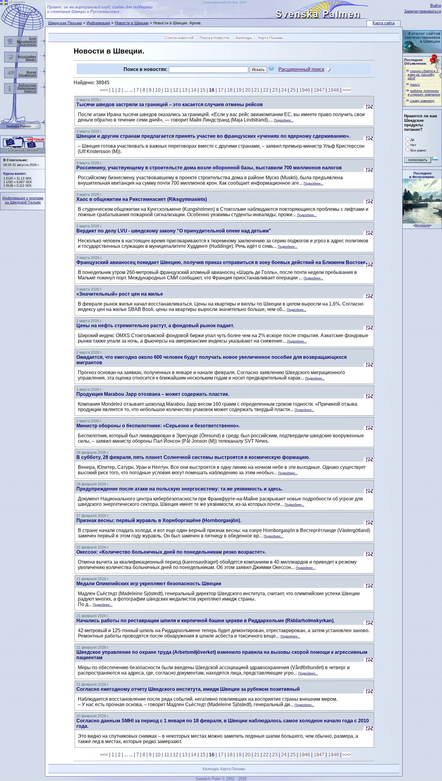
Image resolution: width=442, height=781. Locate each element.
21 (256, 90)
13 (184, 90)
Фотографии (27, 56)
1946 (304, 90)
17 (220, 90)
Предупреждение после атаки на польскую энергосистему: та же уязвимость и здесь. (179, 488)
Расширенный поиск (301, 69)
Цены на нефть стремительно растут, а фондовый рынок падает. (155, 325)
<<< (104, 90)
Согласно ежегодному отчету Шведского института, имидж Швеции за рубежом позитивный (188, 689)
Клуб (32, 38)
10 (158, 90)
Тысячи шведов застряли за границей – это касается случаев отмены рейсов (169, 104)
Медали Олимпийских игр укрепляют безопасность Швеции (148, 583)
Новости (30, 91)
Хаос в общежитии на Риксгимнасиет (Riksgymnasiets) (141, 199)
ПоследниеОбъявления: (415, 61)
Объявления (27, 75)
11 (166, 90)
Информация (98, 23)
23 (275, 90)
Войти (435, 5)
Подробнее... (283, 120)
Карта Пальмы (270, 38)
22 (266, 90)
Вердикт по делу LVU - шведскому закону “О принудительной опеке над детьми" (173, 230)
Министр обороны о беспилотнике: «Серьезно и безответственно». (158, 425)
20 (247, 90)
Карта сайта (383, 23)
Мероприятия (26, 41)
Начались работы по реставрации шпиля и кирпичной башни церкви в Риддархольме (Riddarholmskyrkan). (205, 620)
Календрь (244, 38)
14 (193, 90)
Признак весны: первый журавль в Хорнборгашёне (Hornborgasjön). (158, 520)
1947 (319, 90)
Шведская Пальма (65, 23)
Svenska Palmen (18, 126)
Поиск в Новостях (215, 38)
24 (284, 90)
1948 (333, 90)
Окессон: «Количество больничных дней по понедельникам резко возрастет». (171, 552)
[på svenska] (4, 3)
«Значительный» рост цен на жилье (119, 294)
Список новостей (179, 38)
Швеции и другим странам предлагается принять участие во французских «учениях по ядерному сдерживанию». (213, 136)
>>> (346, 90)
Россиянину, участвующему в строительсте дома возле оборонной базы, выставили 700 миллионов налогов (209, 167)
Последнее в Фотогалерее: (422, 175)
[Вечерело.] (422, 221)
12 (175, 90)
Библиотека (27, 85)
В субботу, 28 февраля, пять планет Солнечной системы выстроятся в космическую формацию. (193, 457)
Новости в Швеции (132, 23)
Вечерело (422, 225)
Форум (31, 72)
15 (202, 90)
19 (238, 90)
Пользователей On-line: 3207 (225, 2)
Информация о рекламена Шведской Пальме (23, 200)
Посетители (27, 44)
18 (229, 90)
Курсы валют (14, 173)
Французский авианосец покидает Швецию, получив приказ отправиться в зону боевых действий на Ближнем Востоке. (221, 262)
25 (293, 90)
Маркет (31, 59)
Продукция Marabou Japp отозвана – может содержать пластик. (152, 394)
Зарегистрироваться (422, 11)
